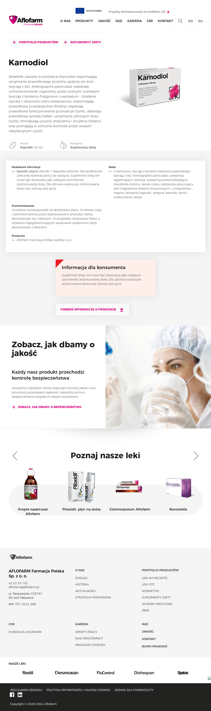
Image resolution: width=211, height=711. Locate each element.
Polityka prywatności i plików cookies (78, 690)
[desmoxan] (41, 672)
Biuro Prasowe (154, 646)
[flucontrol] (80, 672)
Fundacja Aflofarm (25, 632)
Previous (16, 456)
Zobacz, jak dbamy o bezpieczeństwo (49, 407)
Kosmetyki (150, 591)
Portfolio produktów (38, 42)
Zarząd (81, 578)
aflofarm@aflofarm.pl (24, 587)
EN (190, 21)
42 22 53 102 (18, 583)
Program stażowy (90, 645)
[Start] (26, 20)
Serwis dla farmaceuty (134, 690)
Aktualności (85, 591)
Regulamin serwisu (26, 690)
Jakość (104, 21)
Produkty (84, 21)
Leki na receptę (154, 578)
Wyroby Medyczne (157, 604)
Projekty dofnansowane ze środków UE (137, 12)
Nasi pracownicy (89, 638)
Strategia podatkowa (93, 597)
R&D (119, 21)
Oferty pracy (86, 632)
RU (200, 21)
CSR (150, 21)
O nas (65, 21)
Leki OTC (148, 584)
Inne (145, 610)
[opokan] (158, 672)
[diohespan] (119, 672)
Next (195, 456)
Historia (82, 584)
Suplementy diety (85, 42)
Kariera (134, 21)
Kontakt (165, 21)
